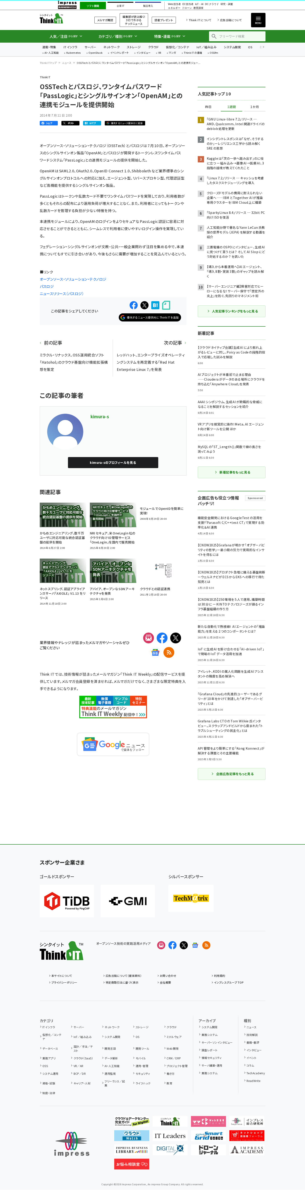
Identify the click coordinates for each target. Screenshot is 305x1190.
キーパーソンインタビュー (217, 1042)
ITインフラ (70, 47)
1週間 (231, 107)
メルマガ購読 (105, 20)
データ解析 (111, 1058)
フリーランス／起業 (115, 1083)
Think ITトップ (48, 63)
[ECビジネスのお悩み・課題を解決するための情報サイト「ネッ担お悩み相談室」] (131, 1166)
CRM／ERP (174, 1058)
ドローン (187, 8)
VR (159, 52)
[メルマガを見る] (161, 945)
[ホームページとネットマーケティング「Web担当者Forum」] (208, 1123)
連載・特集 (49, 47)
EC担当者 (187, 4)
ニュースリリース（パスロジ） (62, 293)
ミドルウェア (174, 1037)
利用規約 (219, 975)
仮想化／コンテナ (177, 47)
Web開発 (173, 1048)
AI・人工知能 (51, 52)
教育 (169, 1083)
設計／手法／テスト (83, 1048)
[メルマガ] (148, 638)
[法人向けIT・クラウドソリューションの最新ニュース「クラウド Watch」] (131, 1137)
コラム (250, 1065)
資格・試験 (48, 1083)
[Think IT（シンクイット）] (61, 956)
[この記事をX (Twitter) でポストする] (144, 305)
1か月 (254, 107)
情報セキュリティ (211, 1058)
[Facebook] (162, 638)
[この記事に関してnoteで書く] (166, 305)
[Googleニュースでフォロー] (195, 945)
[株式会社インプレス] (71, 1144)
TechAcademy (256, 1073)
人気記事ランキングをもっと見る (235, 311)
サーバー (90, 47)
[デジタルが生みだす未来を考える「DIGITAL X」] (170, 1151)
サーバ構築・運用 (212, 1065)
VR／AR (79, 1066)
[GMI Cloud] (128, 901)
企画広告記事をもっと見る (235, 774)
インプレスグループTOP (229, 982)
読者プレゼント (164, 20)
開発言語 (110, 1048)
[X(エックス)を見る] (184, 945)
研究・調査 (227, 4)
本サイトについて (61, 975)
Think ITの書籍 (193, 52)
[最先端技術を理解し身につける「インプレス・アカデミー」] (246, 1151)
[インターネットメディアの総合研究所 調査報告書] (246, 1123)
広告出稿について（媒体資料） (124, 975)
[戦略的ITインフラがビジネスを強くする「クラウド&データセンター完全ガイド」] (131, 1123)
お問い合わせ (168, 975)
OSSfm (214, 52)
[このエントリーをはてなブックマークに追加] (155, 305)
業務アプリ (49, 1058)
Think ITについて (200, 20)
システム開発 (232, 47)
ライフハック (143, 1083)
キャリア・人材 (82, 1083)
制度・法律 (48, 1093)
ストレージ (134, 47)
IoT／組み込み (206, 47)
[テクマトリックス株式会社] (191, 898)
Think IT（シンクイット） (61, 18)
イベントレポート (119, 52)
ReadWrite (253, 1081)
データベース (50, 1048)
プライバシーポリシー (64, 982)
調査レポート (209, 1050)
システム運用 (50, 1073)
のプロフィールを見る (113, 462)
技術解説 (252, 1035)
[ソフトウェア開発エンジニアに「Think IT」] (170, 1123)
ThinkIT (45, 77)
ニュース (66, 63)
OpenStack (95, 52)
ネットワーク (111, 47)
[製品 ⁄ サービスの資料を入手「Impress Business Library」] (131, 1151)
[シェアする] (134, 305)
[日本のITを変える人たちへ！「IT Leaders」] (170, 1137)
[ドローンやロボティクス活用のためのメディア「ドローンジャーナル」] (208, 1151)
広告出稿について (231, 20)
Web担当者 (174, 4)
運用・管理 (142, 1066)
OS (250, 47)
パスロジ (47, 286)
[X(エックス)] (175, 638)
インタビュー (143, 52)
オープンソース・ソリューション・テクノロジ (73, 279)
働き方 (171, 1073)
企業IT (120, 6)
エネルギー (174, 8)
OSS (45, 1066)
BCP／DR (80, 1073)
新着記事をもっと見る (234, 472)
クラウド (153, 47)
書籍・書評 (253, 1042)
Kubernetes (73, 52)
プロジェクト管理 (177, 1066)
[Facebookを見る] (172, 945)
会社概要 (165, 982)
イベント (252, 1058)
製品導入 (148, 6)
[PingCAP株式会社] (67, 901)
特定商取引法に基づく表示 (122, 982)
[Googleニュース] (155, 652)
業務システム (209, 1035)
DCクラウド (212, 4)
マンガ (172, 52)
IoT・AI (199, 4)
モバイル (141, 1058)
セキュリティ (143, 1073)
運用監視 (110, 1073)
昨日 (208, 107)
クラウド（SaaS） (83, 1058)
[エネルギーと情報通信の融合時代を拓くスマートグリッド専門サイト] (208, 1137)
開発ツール (142, 1048)
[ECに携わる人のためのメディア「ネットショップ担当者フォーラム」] (246, 1137)
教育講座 (198, 8)
